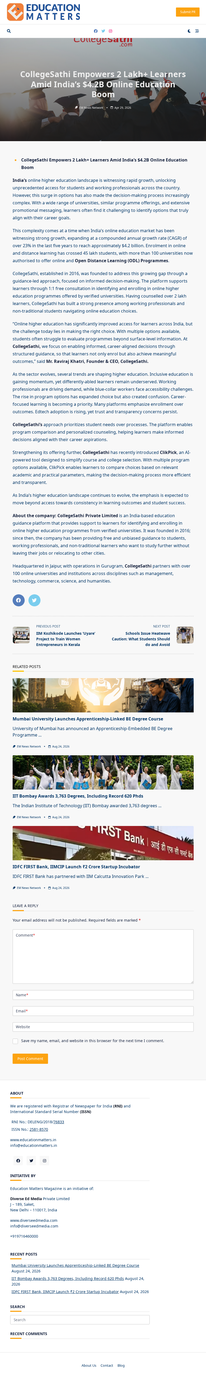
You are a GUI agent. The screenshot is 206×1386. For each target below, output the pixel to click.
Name (22, 994)
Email (22, 1010)
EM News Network (91, 108)
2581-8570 (39, 1129)
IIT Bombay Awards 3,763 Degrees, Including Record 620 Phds (78, 796)
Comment (25, 935)
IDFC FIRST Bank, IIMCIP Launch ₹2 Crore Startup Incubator (76, 867)
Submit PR (187, 12)
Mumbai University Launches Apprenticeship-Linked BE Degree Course (88, 719)
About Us (89, 1365)
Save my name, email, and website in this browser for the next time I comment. (92, 1040)
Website (23, 1026)
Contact (107, 1365)
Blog (121, 1365)
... (40, 735)
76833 (58, 1121)
